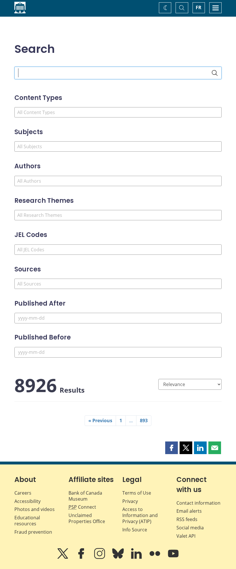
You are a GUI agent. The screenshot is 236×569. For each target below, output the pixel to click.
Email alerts (189, 511)
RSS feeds (186, 519)
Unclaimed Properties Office (86, 518)
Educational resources (27, 520)
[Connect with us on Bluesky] (118, 557)
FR (198, 7)
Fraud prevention (33, 532)
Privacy (130, 501)
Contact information (198, 503)
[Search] (214, 73)
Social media (190, 527)
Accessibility (27, 501)
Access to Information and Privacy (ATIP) (140, 515)
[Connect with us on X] (63, 557)
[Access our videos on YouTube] (173, 557)
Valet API (185, 536)
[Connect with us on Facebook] (82, 557)
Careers (22, 493)
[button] (171, 447)
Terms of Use (136, 493)
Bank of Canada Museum (85, 496)
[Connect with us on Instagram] (100, 557)
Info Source (134, 529)
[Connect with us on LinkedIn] (137, 557)
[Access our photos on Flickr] (155, 557)
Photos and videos (34, 509)
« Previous (100, 420)
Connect (82, 507)
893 (144, 420)
